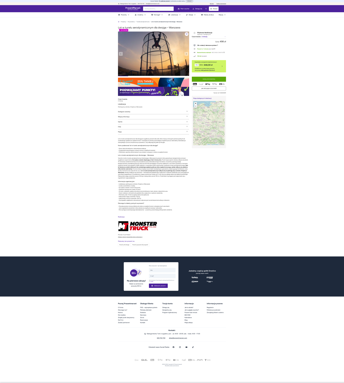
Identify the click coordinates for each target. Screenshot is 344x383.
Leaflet (208, 144)
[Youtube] (186, 347)
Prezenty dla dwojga (124, 244)
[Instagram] (179, 347)
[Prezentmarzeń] (133, 8)
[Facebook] (173, 347)
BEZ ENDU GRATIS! (217, 52)
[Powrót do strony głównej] (118, 21)
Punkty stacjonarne (221, 3)
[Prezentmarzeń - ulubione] (206, 9)
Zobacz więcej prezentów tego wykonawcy (130, 237)
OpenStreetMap (215, 144)
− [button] (195, 106)
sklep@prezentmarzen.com (152, 3)
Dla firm (212, 3)
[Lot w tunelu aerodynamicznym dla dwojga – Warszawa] (153, 53)
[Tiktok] (192, 347)
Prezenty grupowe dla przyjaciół (140, 244)
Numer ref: (217, 93)
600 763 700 (161, 338)
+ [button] (195, 103)
